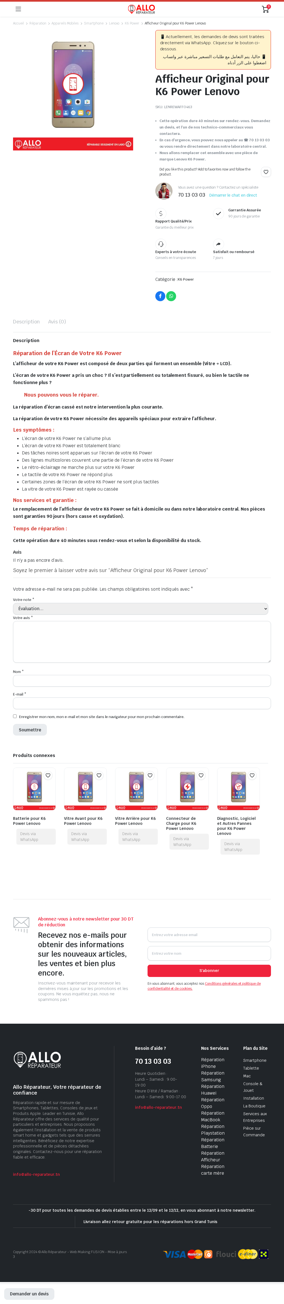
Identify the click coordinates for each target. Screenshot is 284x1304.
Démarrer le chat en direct (233, 195)
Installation (253, 1098)
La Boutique (254, 1105)
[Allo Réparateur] (141, 9)
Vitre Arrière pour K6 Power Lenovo (135, 821)
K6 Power (132, 23)
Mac (247, 1075)
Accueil (18, 23)
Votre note (23, 599)
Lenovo (114, 23)
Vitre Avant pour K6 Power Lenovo (83, 821)
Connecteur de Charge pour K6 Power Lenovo (181, 823)
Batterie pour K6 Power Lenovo (29, 821)
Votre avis (23, 617)
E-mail (19, 694)
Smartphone (93, 23)
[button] (266, 172)
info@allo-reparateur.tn (36, 1174)
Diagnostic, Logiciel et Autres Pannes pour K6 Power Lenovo (236, 826)
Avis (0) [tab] (57, 321)
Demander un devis (29, 1293)
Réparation (37, 23)
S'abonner (209, 970)
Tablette (251, 1068)
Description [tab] (26, 321)
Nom (18, 671)
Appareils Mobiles (65, 23)
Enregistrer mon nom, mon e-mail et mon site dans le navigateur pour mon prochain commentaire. (101, 716)
